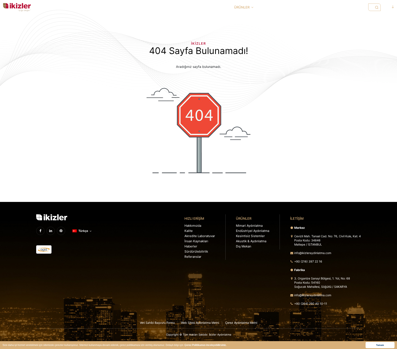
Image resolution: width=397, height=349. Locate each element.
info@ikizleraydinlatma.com (312, 253)
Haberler (190, 246)
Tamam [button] (380, 345)
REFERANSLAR (324, 7)
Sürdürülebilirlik (196, 251)
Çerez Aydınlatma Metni (241, 322)
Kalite (188, 231)
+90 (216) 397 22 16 (308, 261)
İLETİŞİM (351, 7)
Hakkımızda (192, 226)
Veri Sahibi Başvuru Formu (157, 322)
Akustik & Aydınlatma (251, 241)
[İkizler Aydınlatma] (17, 7)
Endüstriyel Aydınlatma (252, 231)
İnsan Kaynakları (196, 241)
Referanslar (192, 257)
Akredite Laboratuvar (199, 236)
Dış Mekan (243, 246)
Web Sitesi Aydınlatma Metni (200, 322)
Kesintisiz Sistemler (250, 236)
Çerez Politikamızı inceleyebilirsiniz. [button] (205, 345)
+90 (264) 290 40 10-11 (310, 303)
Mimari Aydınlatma (249, 226)
